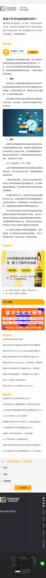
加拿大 (43, 533)
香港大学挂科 (22, 230)
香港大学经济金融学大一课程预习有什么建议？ (21, 374)
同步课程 (12, 270)
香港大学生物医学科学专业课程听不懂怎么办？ (21, 357)
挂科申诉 (33, 63)
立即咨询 (33, 52)
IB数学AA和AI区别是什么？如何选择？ (18, 433)
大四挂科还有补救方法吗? (13, 339)
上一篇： (21, 290)
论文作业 (25, 270)
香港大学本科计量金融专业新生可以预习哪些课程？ (23, 345)
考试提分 (39, 270)
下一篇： (15, 293)
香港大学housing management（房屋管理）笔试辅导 (23, 363)
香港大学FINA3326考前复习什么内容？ (18, 386)
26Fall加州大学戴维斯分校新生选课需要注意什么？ (23, 410)
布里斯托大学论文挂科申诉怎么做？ (17, 398)
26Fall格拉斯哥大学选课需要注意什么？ (18, 428)
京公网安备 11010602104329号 (25, 559)
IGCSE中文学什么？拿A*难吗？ (15, 416)
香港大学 (13, 60)
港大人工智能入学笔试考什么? (15, 380)
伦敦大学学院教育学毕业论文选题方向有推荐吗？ (22, 445)
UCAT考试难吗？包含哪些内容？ (16, 439)
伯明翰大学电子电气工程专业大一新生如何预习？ (22, 422)
